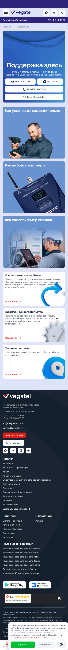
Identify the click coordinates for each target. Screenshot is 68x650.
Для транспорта (11, 484)
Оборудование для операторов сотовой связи (27, 480)
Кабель (7, 471)
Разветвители (10, 504)
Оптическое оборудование (17, 492)
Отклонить (46, 644)
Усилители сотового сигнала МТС (21, 556)
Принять (22, 644)
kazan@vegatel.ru (13, 428)
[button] (61, 645)
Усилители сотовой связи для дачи (21, 565)
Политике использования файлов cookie (29, 637)
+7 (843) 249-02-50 (55, 20)
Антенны (7, 500)
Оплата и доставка (12, 520)
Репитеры (8, 463)
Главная (7, 26)
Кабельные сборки (13, 476)
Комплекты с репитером (16, 467)
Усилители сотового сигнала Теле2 (21, 561)
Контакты (8, 537)
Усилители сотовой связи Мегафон (21, 548)
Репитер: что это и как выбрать (19, 569)
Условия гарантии (12, 529)
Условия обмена (11, 524)
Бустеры (7, 488)
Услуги (39, 520)
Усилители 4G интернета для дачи (21, 573)
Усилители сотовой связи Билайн (21, 552)
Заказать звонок (14, 435)
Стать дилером (13, 443)
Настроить (7, 636)
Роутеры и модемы (13, 496)
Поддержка (9, 533)
